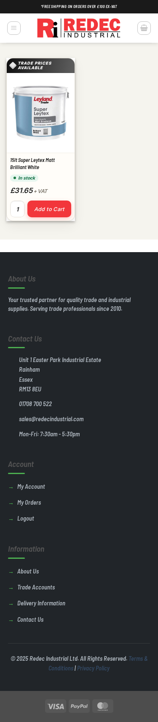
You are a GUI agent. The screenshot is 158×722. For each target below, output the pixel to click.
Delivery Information (41, 603)
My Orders (29, 502)
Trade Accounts (36, 587)
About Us (28, 571)
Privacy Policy (93, 668)
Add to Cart (49, 209)
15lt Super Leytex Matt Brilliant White (32, 163)
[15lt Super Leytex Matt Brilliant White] (41, 113)
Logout (25, 518)
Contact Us (30, 619)
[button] (14, 28)
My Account (31, 486)
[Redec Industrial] (79, 28)
